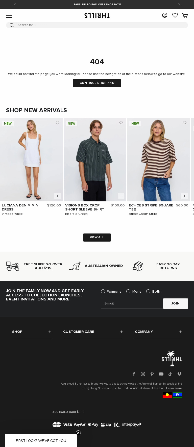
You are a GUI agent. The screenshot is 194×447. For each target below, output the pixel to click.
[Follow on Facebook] (133, 374)
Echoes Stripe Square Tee (151, 207)
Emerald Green (76, 214)
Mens (136, 291)
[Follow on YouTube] (161, 374)
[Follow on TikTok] (170, 374)
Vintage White (12, 214)
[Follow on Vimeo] (179, 374)
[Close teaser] (78, 432)
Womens (114, 291)
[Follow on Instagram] (143, 374)
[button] (58, 123)
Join (175, 303)
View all (97, 237)
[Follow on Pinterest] (152, 374)
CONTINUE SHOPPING (97, 83)
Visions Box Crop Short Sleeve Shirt (84, 207)
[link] (175, 15)
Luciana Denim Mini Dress (20, 207)
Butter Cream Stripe (143, 214)
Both (156, 291)
